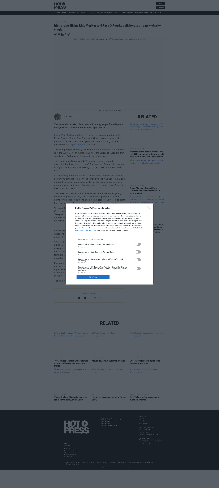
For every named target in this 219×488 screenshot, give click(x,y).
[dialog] (109, 244)
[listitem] (109, 239)
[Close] (149, 208)
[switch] (138, 244)
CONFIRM (93, 277)
